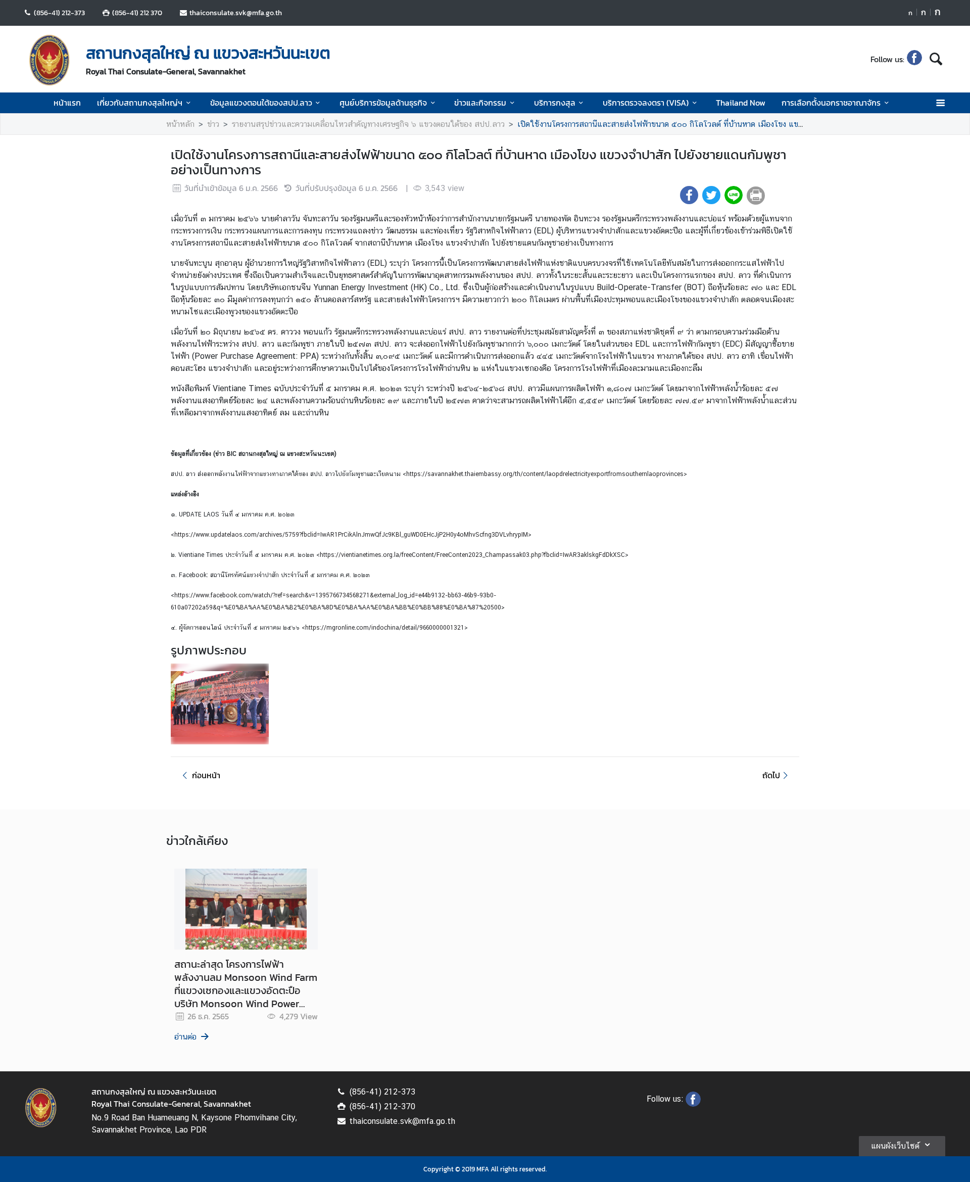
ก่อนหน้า (206, 775)
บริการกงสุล (554, 103)
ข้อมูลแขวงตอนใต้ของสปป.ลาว (261, 103)
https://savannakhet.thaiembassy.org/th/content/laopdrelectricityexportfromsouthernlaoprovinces (545, 474)
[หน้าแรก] (49, 60)
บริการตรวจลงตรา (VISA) (646, 103)
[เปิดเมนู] (940, 102)
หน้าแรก (67, 103)
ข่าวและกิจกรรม (480, 103)
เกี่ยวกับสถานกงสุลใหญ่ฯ (139, 103)
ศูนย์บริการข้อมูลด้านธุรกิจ (383, 103)
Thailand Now (740, 103)
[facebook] (914, 59)
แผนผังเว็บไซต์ (895, 1146)
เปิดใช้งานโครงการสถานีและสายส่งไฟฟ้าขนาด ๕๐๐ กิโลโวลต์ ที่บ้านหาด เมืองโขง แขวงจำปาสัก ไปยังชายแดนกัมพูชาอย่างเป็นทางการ (736, 124)
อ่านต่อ (185, 1037)
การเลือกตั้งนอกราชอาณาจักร (831, 103)
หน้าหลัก (180, 124)
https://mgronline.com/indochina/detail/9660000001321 (384, 627)
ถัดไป (771, 775)
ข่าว (213, 124)
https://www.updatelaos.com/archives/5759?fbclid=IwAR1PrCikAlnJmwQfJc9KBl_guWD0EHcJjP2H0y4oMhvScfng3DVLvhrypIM (351, 534)
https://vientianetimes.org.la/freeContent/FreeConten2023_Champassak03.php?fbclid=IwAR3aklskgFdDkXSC (472, 554)
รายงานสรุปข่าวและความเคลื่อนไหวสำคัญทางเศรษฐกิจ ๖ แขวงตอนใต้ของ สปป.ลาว (368, 124)
